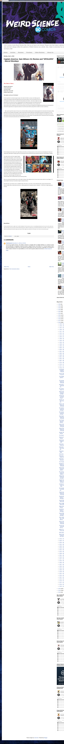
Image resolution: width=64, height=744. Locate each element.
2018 (59, 318)
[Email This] (14, 236)
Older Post (51, 266)
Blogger (45, 737)
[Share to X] (16, 236)
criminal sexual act (48, 248)
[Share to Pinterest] (18, 236)
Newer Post (6, 266)
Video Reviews (39, 52)
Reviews (21, 52)
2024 (59, 307)
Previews (29, 52)
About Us (50, 52)
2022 (59, 311)
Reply (7, 250)
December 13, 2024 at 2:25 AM (19, 243)
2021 (59, 313)
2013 (59, 592)
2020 (59, 315)
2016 (59, 322)
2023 (59, 309)
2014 (59, 590)
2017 (59, 320)
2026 (59, 304)
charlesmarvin (9, 243)
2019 (59, 316)
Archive (12, 52)
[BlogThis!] (15, 236)
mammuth (36, 737)
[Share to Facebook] (17, 236)
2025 (59, 306)
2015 (59, 588)
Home (5, 52)
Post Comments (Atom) (14, 268)
